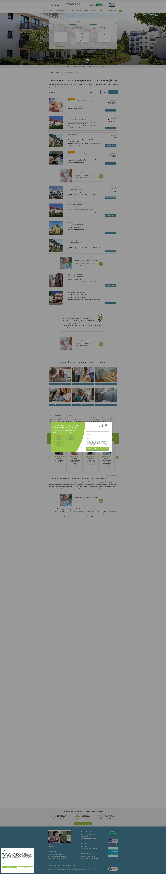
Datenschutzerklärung (96, 441)
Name (88, 434)
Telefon (89, 438)
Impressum (4, 863)
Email (88, 430)
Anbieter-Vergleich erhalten (97, 449)
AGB (102, 441)
